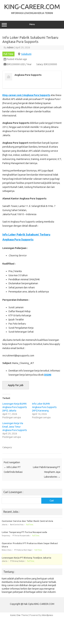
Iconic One (15, 615)
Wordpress (47, 615)
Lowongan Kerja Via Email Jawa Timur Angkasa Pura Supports (14, 426)
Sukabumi (26, 54)
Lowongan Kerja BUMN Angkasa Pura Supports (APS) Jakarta (14, 407)
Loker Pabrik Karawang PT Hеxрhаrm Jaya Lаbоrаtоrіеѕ (46, 472)
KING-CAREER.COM (32, 6)
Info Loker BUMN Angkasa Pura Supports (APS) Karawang (44, 407)
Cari (52, 500)
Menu (32, 24)
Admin (10, 47)
